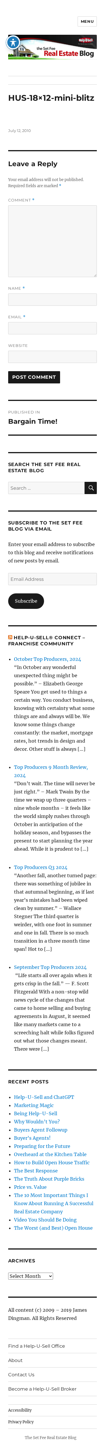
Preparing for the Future (42, 1146)
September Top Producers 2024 (50, 967)
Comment (21, 200)
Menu (87, 21)
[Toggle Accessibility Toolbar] (13, 42)
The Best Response (36, 1171)
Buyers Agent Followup (40, 1130)
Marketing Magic (34, 1105)
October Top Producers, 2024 (47, 659)
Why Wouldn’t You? (37, 1122)
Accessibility (20, 1410)
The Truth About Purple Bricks (49, 1179)
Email (17, 317)
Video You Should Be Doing (45, 1220)
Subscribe (26, 601)
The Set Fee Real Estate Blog (50, 1437)
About (15, 1360)
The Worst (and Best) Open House (53, 1228)
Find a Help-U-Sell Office (36, 1346)
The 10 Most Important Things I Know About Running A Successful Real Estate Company (53, 1203)
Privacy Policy (21, 1422)
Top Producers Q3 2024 (40, 867)
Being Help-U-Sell (35, 1113)
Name (16, 288)
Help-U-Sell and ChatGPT (44, 1097)
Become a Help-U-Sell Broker (42, 1389)
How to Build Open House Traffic (52, 1162)
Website (18, 345)
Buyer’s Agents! (32, 1138)
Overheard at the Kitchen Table (50, 1154)
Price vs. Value (30, 1187)
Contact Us (21, 1374)
